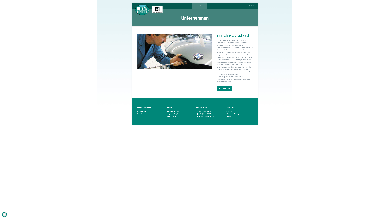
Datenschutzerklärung (232, 114)
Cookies (228, 116)
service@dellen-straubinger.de (207, 116)
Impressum (229, 111)
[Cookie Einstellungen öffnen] (4, 216)
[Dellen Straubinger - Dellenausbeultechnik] (149, 9)
